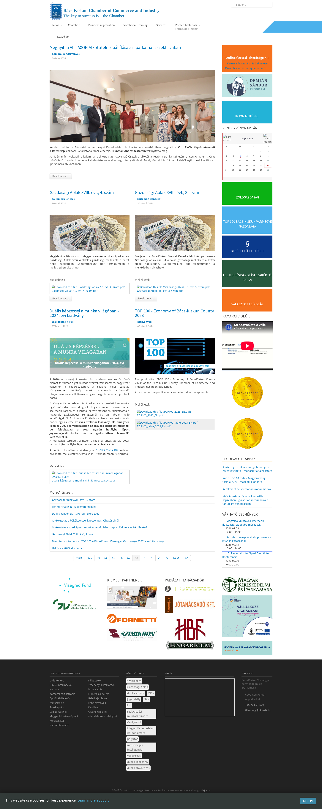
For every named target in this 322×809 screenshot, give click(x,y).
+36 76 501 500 (254, 704)
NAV (146, 699)
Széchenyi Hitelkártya (101, 685)
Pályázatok (94, 680)
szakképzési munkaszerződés (137, 714)
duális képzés (135, 693)
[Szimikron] (132, 636)
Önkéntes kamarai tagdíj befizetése (247, 68)
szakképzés (134, 681)
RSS (269, 12)
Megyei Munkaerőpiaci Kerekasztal (64, 718)
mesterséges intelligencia (135, 747)
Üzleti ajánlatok (97, 698)
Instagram (262, 12)
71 (159, 558)
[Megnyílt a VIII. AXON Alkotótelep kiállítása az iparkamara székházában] (132, 105)
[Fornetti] (132, 620)
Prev (89, 558)
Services (161, 25)
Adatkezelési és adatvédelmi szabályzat (102, 714)
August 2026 (247, 138)
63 (98, 558)
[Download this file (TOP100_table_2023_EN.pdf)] (168, 422)
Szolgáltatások (58, 711)
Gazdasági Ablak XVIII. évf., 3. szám (167, 192)
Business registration (102, 25)
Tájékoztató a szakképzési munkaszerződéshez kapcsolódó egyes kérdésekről (100, 527)
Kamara (54, 689)
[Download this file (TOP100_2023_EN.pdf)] (164, 411)
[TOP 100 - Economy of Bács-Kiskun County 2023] (175, 355)
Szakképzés (57, 707)
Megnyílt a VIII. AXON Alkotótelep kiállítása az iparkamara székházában (115, 47)
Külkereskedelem (98, 694)
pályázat (132, 739)
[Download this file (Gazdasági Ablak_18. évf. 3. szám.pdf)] (174, 286)
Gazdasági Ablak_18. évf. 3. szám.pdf (160, 291)
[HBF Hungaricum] (190, 635)
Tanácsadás (95, 689)
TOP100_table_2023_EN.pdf (154, 426)
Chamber (74, 25)
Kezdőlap (94, 707)
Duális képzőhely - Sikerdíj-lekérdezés (75, 513)
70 (151, 558)
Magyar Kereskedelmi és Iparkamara (140, 731)
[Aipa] (132, 598)
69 (144, 558)
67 (128, 558)
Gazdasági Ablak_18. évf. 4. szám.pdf (74, 291)
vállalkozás (134, 755)
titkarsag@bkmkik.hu (258, 710)
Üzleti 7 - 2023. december (68, 548)
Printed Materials (186, 27)
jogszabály (133, 699)
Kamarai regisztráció (62, 694)
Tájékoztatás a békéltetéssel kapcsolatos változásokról (85, 520)
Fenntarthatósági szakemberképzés (74, 506)
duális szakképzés (138, 768)
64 (105, 558)
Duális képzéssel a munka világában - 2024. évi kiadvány (84, 313)
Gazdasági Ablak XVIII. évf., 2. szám (73, 500)
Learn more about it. (94, 800)
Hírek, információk (61, 685)
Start (79, 558)
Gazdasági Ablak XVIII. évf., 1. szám (73, 534)
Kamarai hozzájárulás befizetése (247, 63)
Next (176, 558)
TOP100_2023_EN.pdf (150, 415)
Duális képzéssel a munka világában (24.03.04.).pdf (83, 480)
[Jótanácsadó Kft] (190, 606)
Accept (308, 801)
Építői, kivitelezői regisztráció (60, 701)
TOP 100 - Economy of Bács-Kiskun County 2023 (174, 313)
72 (166, 558)
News (56, 25)
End (186, 558)
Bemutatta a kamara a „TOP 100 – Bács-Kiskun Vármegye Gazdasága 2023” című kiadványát (108, 541)
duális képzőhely (137, 762)
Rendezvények (97, 703)
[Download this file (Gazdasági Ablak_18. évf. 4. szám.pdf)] (89, 286)
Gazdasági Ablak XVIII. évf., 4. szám (82, 192)
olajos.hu (205, 790)
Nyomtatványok (59, 725)
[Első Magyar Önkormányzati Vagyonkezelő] (190, 590)
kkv (129, 705)
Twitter (255, 12)
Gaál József (134, 722)
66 (121, 558)
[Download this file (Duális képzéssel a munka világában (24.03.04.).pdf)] (90, 474)
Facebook (248, 12)
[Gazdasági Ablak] (90, 232)
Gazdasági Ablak (137, 687)
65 (113, 558)
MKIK (151, 693)
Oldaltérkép (57, 680)
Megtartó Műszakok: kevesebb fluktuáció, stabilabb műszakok (243, 522)
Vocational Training (136, 25)
